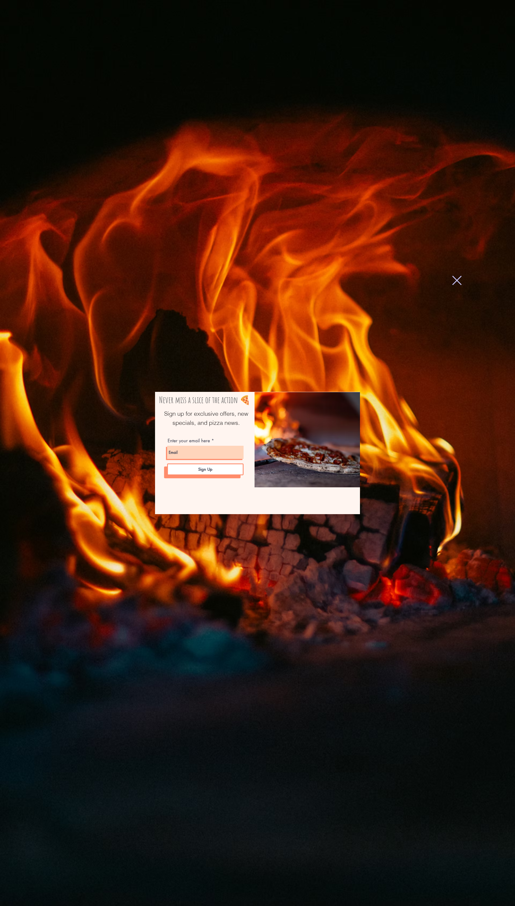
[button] (457, 280)
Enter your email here (189, 441)
